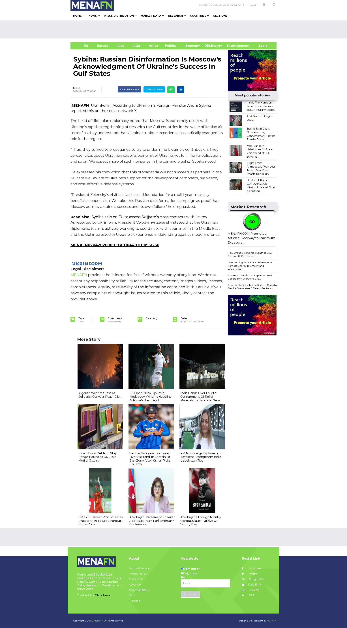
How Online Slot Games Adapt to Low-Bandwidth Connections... (250, 254)
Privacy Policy (137, 573)
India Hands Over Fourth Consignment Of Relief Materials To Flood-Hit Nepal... (201, 396)
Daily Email (255, 584)
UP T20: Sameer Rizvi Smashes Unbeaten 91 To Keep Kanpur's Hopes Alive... (100, 520)
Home (77, 15)
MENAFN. (99, 620)
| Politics (170, 45)
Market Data (151, 15)
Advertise (135, 584)
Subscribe (190, 594)
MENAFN (80, 105)
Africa (153, 45)
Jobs (132, 595)
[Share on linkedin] (180, 89)
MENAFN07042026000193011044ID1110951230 (114, 245)
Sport (260, 45)
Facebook (254, 568)
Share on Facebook (129, 89)
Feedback (135, 600)
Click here (102, 595)
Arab (121, 45)
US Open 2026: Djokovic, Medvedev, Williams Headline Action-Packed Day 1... (150, 396)
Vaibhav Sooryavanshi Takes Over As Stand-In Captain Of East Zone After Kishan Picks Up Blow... (149, 459)
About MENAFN (139, 590)
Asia (136, 45)
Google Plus (256, 579)
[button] (264, 5)
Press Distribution (119, 15)
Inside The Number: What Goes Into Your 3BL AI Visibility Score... (261, 106)
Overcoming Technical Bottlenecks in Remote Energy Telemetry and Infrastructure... (250, 265)
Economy (192, 45)
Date (77, 88)
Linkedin (254, 590)
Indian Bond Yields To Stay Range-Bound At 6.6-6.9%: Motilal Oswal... (97, 457)
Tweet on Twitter (154, 89)
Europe (103, 45)
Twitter (253, 573)
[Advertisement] (175, 29)
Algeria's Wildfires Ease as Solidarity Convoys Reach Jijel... (100, 394)
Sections (220, 15)
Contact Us (136, 579)
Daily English (191, 568)
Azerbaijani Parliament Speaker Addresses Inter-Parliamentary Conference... (152, 520)
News (93, 15)
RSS (251, 595)
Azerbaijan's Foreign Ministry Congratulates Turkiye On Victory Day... (200, 520)
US (81, 45)
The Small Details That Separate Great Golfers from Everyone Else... (250, 277)
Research (175, 15)
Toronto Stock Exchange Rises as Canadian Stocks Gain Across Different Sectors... (253, 287)
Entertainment (232, 45)
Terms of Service (139, 568)
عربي (253, 5)
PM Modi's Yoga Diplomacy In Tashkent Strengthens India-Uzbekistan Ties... (201, 457)
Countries (198, 15)
